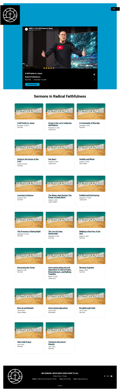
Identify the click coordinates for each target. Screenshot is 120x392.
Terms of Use (57, 376)
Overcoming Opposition (58, 308)
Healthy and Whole (87, 159)
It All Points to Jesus (25, 123)
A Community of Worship (89, 123)
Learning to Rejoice (25, 195)
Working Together (86, 268)
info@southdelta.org (82, 379)
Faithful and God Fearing (89, 195)
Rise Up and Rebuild (25, 308)
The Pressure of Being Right (29, 231)
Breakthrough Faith (87, 308)
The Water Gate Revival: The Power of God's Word (60, 196)
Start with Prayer (24, 342)
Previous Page (32, 84)
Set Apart (52, 159)
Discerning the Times (26, 268)
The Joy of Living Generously (55, 232)
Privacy (65, 376)
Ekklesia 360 (60, 386)
